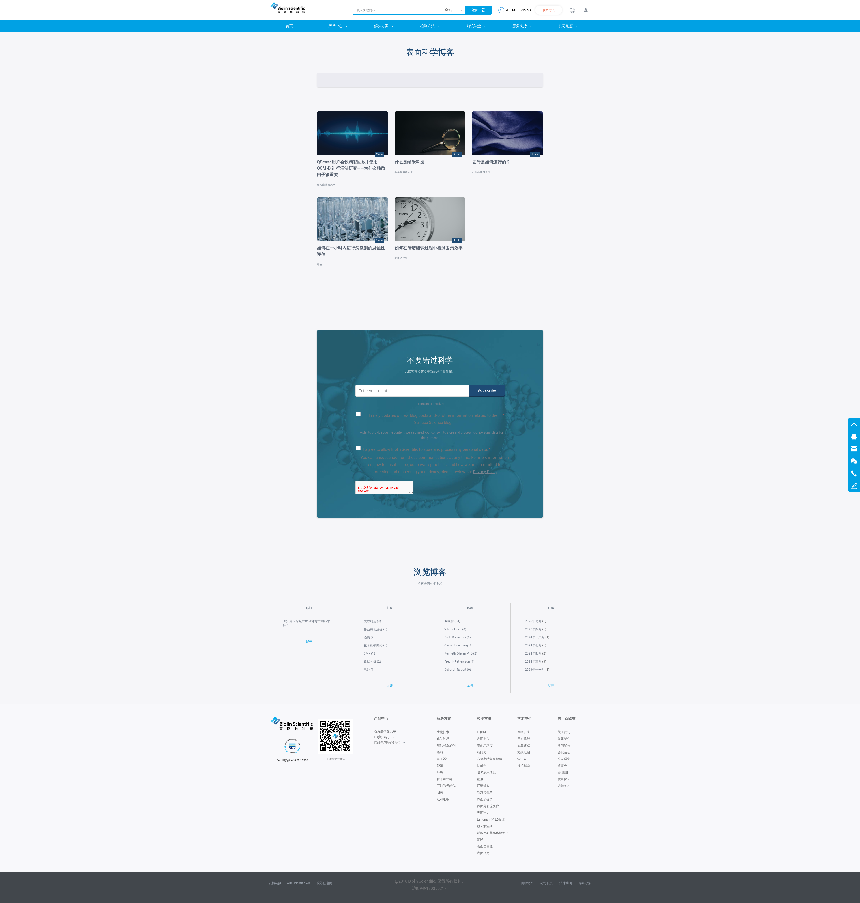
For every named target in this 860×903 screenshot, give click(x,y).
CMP (369, 653)
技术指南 (523, 765)
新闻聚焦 (564, 745)
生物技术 (443, 732)
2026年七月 (533, 621)
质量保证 (564, 779)
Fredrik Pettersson (459, 661)
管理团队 (564, 772)
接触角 (481, 765)
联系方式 (548, 10)
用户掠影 (523, 739)
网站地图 (527, 883)
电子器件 (443, 759)
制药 (440, 792)
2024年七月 (533, 645)
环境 (440, 772)
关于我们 (564, 732)
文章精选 (372, 621)
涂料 (440, 752)
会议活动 (564, 752)
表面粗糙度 (485, 745)
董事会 (562, 765)
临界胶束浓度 (486, 772)
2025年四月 (533, 629)
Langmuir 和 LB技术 (491, 819)
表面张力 (483, 853)
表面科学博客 (430, 52)
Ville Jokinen (455, 629)
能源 (440, 765)
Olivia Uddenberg (458, 645)
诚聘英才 (564, 786)
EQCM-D (483, 732)
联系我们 (564, 739)
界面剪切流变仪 (488, 806)
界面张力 (483, 812)
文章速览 (523, 745)
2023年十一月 (535, 669)
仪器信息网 (324, 883)
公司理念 (564, 759)
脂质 (369, 637)
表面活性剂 (401, 258)
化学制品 (443, 739)
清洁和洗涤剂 (446, 745)
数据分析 (372, 661)
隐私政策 (585, 883)
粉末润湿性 (485, 826)
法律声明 (565, 883)
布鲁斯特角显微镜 (489, 759)
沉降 (480, 839)
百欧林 (452, 621)
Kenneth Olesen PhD (460, 653)
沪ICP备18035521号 (430, 888)
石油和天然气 (446, 786)
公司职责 (546, 883)
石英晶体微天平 (326, 184)
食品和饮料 (444, 779)
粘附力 (481, 752)
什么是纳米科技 (409, 161)
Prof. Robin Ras (457, 637)
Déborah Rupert (457, 669)
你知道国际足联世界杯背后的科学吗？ (306, 623)
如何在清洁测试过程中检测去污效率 (429, 248)
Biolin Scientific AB (297, 883)
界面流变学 (485, 799)
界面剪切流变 (375, 629)
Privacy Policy (485, 471)
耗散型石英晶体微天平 (492, 833)
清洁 (319, 264)
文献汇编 (523, 752)
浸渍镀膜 (483, 786)
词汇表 (522, 759)
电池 (369, 669)
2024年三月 (533, 661)
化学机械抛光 (375, 645)
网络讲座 (523, 732)
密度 (480, 779)
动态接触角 (485, 792)
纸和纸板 (443, 799)
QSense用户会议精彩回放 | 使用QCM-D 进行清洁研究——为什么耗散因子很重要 (351, 168)
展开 (309, 641)
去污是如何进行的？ (491, 161)
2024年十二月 (535, 637)
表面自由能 (485, 846)
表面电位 (483, 739)
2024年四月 (533, 653)
